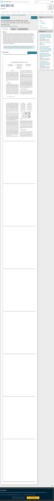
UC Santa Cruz (3, 8)
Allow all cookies (33, 497)
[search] (52, 2)
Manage (50, 8)
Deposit (50, 5)
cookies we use (20, 494)
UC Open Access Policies (15, 12)
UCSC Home (48, 12)
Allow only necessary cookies (18, 497)
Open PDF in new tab (32, 52)
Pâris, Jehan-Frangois (19, 22)
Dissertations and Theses (32, 12)
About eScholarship (5, 12)
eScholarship (3, 15)
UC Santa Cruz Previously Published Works (18, 15)
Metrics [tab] (13, 29)
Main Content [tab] (5, 29)
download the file (21, 54)
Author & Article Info (43, 27)
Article (40, 20)
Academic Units (41, 12)
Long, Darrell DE (12, 22)
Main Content (5, 52)
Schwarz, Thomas (27, 22)
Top (52, 485)
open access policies (10, 47)
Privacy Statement (4, 494)
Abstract (4, 32)
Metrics (40, 25)
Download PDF (4, 17)
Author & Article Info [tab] (23, 29)
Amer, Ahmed (6, 22)
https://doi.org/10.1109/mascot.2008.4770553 (9, 26)
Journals (24, 12)
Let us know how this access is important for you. (23, 47)
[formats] (8, 18)
